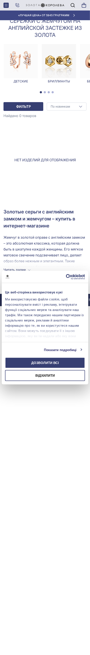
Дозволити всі (45, 363)
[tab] (41, 92)
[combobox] (67, 106)
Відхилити (45, 375)
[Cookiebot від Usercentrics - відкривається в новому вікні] (66, 277)
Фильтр (23, 106)
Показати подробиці (60, 349)
